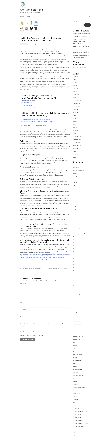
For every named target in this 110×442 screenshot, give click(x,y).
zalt (74, 429)
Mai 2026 (75, 85)
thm (74, 378)
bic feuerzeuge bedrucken (79, 194)
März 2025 (75, 127)
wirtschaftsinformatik (78, 420)
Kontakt (28, 16)
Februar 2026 (76, 94)
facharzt (75, 237)
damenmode (76, 225)
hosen (74, 279)
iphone (75, 285)
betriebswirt (76, 185)
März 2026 (75, 91)
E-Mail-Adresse (23, 309)
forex (74, 252)
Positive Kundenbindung (27, 105)
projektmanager (77, 339)
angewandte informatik (78, 170)
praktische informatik (78, 333)
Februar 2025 (76, 130)
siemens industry (77, 360)
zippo (74, 432)
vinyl (74, 402)
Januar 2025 (76, 133)
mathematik (76, 318)
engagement (46, 254)
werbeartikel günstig (78, 408)
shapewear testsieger (78, 354)
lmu (74, 315)
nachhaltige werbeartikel (37, 255)
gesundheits (76, 261)
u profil (75, 381)
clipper (74, 216)
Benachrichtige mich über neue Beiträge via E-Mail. (32, 335)
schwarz (75, 351)
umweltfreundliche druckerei (80, 387)
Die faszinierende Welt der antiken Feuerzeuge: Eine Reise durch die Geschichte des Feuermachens (81, 35)
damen (74, 221)
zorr (74, 435)
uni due (75, 396)
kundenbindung (58, 254)
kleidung (75, 306)
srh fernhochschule (77, 369)
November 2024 (77, 139)
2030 (74, 164)
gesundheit (76, 258)
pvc (74, 342)
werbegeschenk (77, 414)
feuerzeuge (76, 246)
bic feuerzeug (76, 191)
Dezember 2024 (77, 136)
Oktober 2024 (76, 142)
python (75, 345)
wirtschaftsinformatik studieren (80, 423)
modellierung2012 (34, 44)
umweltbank (76, 384)
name (74, 330)
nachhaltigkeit (46, 255)
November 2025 (77, 103)
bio (74, 203)
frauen (74, 255)
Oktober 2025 (76, 106)
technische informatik (78, 375)
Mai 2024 (75, 157)
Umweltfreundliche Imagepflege (29, 100)
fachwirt (75, 240)
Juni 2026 (75, 82)
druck (74, 231)
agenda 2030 (76, 167)
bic (73, 188)
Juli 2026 (75, 79)
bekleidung (75, 182)
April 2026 (75, 88)
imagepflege (52, 254)
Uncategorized (24, 44)
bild (74, 197)
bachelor (75, 179)
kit (73, 300)
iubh (74, 288)
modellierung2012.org (31, 9)
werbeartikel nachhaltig (38, 259)
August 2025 (76, 112)
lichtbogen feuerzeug (78, 312)
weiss (74, 405)
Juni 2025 (75, 118)
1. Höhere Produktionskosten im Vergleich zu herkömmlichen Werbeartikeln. (38, 118)
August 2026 (76, 76)
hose (74, 276)
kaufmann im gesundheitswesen (81, 297)
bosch (74, 210)
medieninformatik (77, 321)
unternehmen (61, 257)
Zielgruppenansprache (27, 102)
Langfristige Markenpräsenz (28, 103)
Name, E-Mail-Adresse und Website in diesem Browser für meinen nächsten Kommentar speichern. (43, 323)
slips (74, 363)
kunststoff (75, 309)
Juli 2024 (75, 151)
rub (74, 348)
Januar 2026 (76, 97)
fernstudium (76, 243)
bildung (75, 200)
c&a (74, 213)
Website (21, 316)
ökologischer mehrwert (55, 255)
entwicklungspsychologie (79, 234)
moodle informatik (77, 324)
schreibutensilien (28, 257)
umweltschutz (55, 257)
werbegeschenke (77, 417)
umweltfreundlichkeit (46, 257)
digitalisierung (76, 228)
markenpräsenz (23, 255)
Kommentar (23, 283)
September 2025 (77, 109)
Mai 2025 (75, 121)
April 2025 (75, 124)
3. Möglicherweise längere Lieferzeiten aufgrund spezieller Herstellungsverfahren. (40, 121)
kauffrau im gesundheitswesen (80, 294)
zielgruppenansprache (48, 259)
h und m (75, 273)
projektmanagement (78, 336)
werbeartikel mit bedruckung (80, 411)
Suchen (75, 21)
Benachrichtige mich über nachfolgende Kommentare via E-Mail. (34, 331)
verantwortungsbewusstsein (26, 259)
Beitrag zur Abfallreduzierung (28, 107)
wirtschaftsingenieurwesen (79, 426)
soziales (75, 366)
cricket (74, 219)
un (73, 390)
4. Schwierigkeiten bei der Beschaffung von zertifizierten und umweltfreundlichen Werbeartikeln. (43, 122)
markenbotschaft (66, 254)
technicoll (75, 372)
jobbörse (75, 291)
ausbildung (75, 176)
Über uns (22, 16)
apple (74, 173)
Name (21, 302)
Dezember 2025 (77, 100)
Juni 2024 (75, 154)
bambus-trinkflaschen (28, 254)
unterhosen (76, 399)
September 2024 (77, 145)
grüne (74, 270)
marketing (29, 255)
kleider (74, 303)
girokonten (76, 267)
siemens (75, 357)
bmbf (74, 207)
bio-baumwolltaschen (38, 254)
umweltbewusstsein (37, 257)
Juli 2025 (75, 115)
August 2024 (76, 148)
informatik (75, 282)
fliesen (74, 249)
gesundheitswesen (77, 264)
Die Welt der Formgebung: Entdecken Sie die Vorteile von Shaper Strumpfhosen (80, 41)
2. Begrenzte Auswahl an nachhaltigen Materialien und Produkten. (36, 119)
